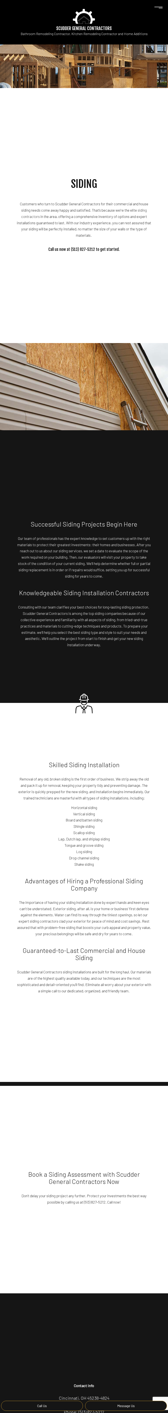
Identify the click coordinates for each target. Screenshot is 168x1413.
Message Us (126, 1406)
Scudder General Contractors (84, 28)
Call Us (42, 1406)
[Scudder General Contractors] (84, 16)
